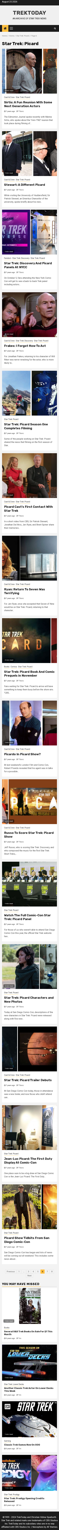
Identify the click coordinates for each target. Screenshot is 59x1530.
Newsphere (37, 1527)
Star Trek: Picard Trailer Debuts (28, 1080)
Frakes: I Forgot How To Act (25, 346)
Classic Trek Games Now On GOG (22, 1444)
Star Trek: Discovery (21, 258)
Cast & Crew (9, 97)
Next (29, 1276)
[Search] (55, 28)
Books (6, 667)
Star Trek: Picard (23, 97)
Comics (14, 667)
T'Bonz (21, 111)
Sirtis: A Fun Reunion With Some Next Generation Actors (28, 104)
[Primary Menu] (12, 28)
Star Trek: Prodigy (11, 1494)
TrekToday (29, 13)
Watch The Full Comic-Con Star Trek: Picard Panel (27, 917)
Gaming (7, 1441)
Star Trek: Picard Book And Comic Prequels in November (29, 674)
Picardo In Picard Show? (22, 754)
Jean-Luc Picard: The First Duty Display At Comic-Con (28, 1161)
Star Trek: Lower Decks (14, 1384)
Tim (19, 1338)
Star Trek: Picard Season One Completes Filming (26, 426)
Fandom (7, 258)
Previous (11, 1271)
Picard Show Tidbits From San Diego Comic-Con (26, 1240)
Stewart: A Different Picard (24, 185)
